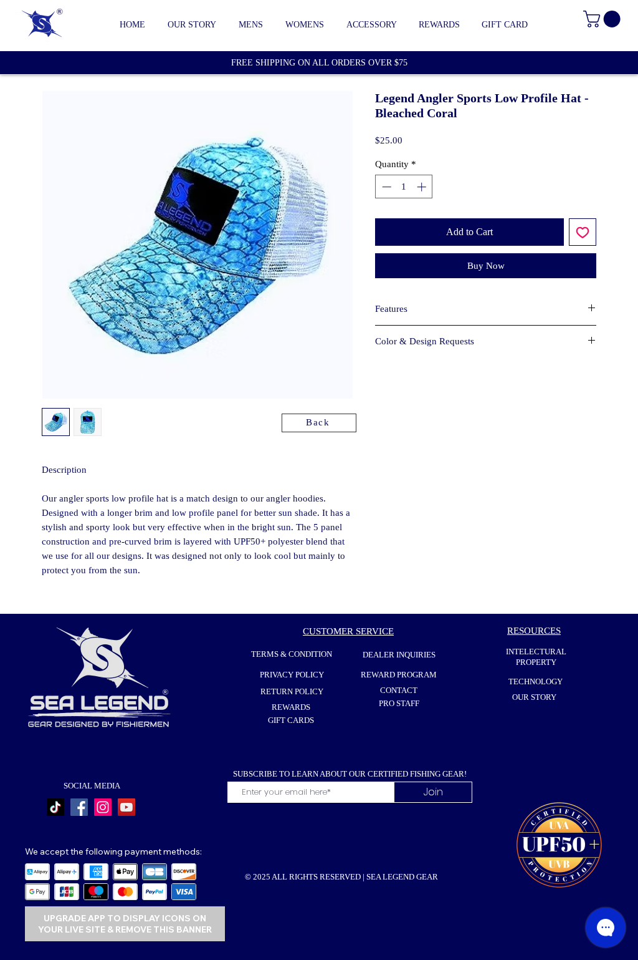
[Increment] (422, 186)
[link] (603, 19)
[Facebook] (79, 807)
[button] (250, 25)
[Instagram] (103, 807)
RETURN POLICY (291, 691)
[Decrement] (385, 186)
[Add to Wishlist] (582, 232)
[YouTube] (126, 807)
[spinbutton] (404, 186)
